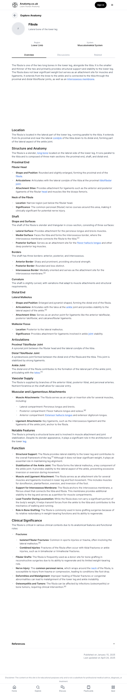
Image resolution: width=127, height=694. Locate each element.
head (44, 191)
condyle (57, 138)
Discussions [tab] (63, 54)
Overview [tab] (29, 54)
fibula (19, 176)
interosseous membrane (80, 79)
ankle (69, 307)
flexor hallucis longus (89, 242)
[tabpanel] (63, 359)
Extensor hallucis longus (58, 415)
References (18, 643)
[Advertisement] (63, 103)
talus (37, 372)
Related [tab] (98, 54)
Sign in (100, 5)
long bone (42, 152)
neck (94, 568)
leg (24, 441)
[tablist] (63, 55)
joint (90, 333)
